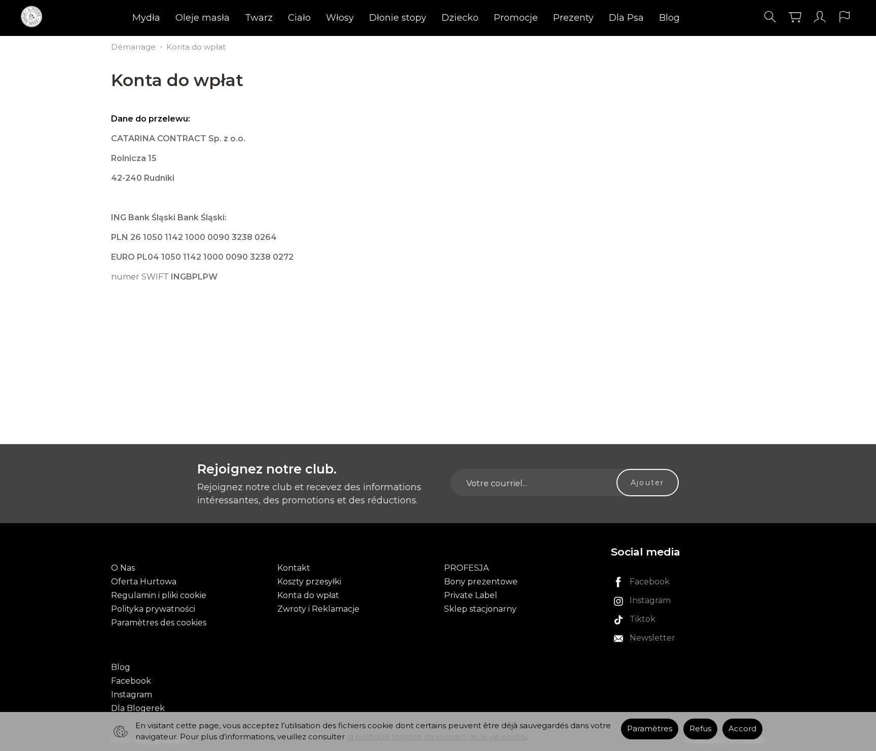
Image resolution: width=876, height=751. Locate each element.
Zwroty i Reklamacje (318, 609)
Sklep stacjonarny (480, 609)
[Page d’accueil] (34, 17)
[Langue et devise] (844, 17)
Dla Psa (626, 17)
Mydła (146, 17)
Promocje (516, 17)
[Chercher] (770, 17)
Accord (742, 728)
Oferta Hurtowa (143, 581)
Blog (669, 17)
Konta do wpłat (308, 595)
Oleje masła (202, 17)
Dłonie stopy (397, 17)
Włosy (340, 17)
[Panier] (795, 17)
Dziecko (460, 17)
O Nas (123, 568)
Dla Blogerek (138, 708)
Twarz (259, 17)
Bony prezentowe (481, 581)
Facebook (131, 681)
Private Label (470, 595)
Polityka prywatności (153, 609)
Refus (700, 728)
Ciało (299, 17)
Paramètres (649, 728)
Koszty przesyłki (309, 581)
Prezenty (573, 17)
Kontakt (293, 568)
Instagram (131, 694)
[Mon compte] (819, 17)
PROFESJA (466, 568)
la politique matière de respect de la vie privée (436, 736)
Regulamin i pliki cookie (158, 595)
